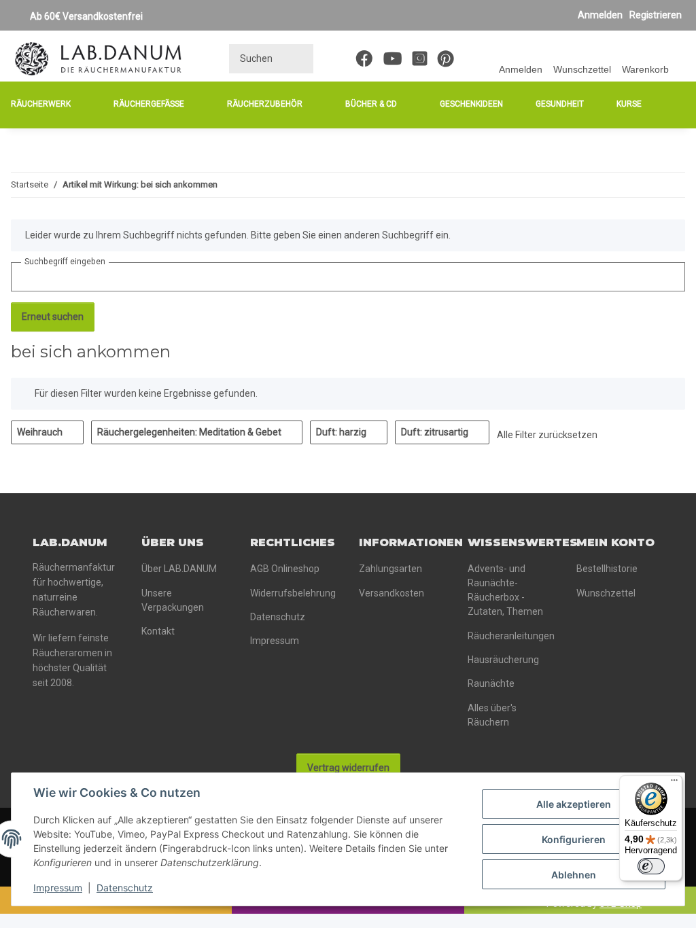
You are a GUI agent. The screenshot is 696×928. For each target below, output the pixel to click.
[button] (520, 58)
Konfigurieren (574, 839)
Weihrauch (41, 432)
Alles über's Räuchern (492, 715)
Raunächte (491, 683)
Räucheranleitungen (511, 635)
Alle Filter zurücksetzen (547, 434)
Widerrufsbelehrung (293, 593)
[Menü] (674, 783)
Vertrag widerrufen (348, 767)
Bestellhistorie (607, 568)
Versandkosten (391, 593)
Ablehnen (573, 874)
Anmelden (600, 15)
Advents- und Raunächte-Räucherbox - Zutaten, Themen (505, 590)
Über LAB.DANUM (179, 568)
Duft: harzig (342, 432)
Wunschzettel (606, 593)
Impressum (57, 887)
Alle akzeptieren (573, 804)
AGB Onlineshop (284, 568)
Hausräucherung (503, 659)
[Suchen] (298, 58)
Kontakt (158, 631)
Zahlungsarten (390, 568)
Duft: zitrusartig (435, 432)
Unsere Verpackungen (172, 600)
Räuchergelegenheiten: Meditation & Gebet (190, 432)
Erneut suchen (53, 316)
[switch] (651, 866)
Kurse (629, 104)
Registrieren (655, 15)
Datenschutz (125, 887)
